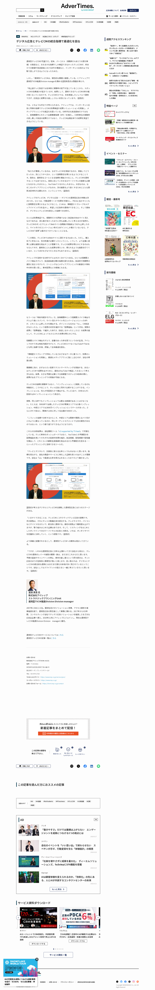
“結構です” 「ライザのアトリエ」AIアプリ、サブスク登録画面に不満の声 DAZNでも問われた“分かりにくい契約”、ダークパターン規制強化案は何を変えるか (124, 63)
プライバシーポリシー (67, 982)
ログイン (133, 10)
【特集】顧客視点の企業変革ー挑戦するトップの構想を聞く (127, 121)
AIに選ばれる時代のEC (127, 229)
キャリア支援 (70, 16)
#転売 (116, 22)
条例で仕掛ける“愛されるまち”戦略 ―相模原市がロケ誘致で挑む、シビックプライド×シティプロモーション (123, 83)
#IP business (77, 22)
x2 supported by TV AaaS (69, 431)
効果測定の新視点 (129, 259)
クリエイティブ (56, 16)
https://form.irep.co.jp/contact (53, 683)
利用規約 (43, 982)
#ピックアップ (35, 36)
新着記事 (21, 16)
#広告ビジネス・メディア (50, 36)
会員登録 (123, 10)
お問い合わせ (53, 982)
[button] (71, 50)
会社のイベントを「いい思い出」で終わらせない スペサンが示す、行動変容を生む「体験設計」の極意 (68, 847)
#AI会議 (52, 22)
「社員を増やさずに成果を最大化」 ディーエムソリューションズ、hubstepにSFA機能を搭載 (69, 862)
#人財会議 (100, 22)
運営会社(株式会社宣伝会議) (86, 982)
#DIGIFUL (25, 36)
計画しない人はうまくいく (124, 296)
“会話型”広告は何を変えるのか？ (111, 229)
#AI (45, 22)
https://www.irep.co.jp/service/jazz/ (53, 677)
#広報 (109, 22)
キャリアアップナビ (122, 112)
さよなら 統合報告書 (122, 280)
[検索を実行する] (42, 10)
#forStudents (64, 22)
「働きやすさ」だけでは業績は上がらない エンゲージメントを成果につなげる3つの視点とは (68, 831)
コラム (30, 16)
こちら (61, 634)
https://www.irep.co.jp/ (49, 680)
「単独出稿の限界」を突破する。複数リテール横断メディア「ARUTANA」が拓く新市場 (127, 130)
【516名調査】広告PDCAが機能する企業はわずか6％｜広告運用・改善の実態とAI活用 (77, 935)
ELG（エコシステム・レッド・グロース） (126, 314)
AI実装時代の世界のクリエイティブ (113, 260)
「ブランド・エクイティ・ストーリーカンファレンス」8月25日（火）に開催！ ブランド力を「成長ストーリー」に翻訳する (127, 163)
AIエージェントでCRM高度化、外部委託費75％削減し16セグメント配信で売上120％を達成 (38, 937)
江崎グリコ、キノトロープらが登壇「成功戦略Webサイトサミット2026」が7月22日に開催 (127, 173)
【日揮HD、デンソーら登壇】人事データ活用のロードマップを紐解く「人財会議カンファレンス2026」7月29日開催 (127, 183)
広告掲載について (112, 10)
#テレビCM (89, 22)
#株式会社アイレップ (67, 36)
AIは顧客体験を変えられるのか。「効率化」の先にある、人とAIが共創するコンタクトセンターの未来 (68, 878)
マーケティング (41, 16)
